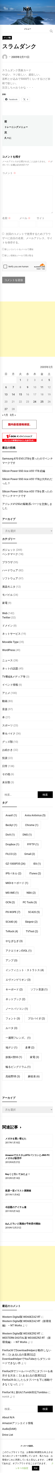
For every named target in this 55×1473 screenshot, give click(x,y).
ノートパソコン (17, 1008)
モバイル (7, 594)
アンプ (11, 960)
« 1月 (5, 414)
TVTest (32, 931)
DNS (27, 834)
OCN (10, 902)
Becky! (11, 825)
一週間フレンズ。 (18, 1037)
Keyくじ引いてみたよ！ (17, 1174)
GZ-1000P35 (15, 863)
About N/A (8, 1417)
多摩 (29, 1047)
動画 (4, 701)
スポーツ (7, 725)
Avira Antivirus (35, 815)
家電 (4, 602)
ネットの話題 (10, 668)
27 (6, 409)
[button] (27, 29)
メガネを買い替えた (15, 1138)
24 (34, 401)
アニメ (6, 692)
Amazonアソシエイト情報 (17, 1423)
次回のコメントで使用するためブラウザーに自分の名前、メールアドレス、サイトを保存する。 (27, 238)
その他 (6, 774)
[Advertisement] (27, 329)
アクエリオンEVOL (19, 950)
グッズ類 (7, 38)
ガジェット (8, 549)
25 (41, 401)
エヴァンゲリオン (18, 979)
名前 (6, 218)
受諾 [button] (36, 1468)
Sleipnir (31, 921)
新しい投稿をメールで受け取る (19, 255)
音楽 (4, 709)
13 (6, 394)
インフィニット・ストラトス (25, 970)
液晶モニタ (8, 586)
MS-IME (12, 892)
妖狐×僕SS (14, 1057)
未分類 (6, 782)
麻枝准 (34, 1076)
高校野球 (13, 1076)
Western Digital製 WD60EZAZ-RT (21, 1316)
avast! (11, 815)
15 (20, 394)
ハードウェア (10, 570)
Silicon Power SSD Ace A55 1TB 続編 (23, 470)
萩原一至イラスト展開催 (18, 1190)
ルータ (11, 1028)
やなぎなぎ (14, 941)
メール (25, 218)
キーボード (14, 989)
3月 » (13, 414)
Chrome (31, 825)
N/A (27, 9)
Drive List (7, 1434)
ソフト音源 (39, 989)
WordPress (8, 650)
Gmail (29, 853)
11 (41, 387)
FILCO (11, 853)
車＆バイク (8, 733)
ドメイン (7, 625)
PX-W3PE (13, 912)
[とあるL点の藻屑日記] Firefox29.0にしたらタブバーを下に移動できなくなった (27, 1380)
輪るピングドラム (18, 1066)
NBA (31, 892)
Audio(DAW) (9, 1428)
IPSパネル (13, 873)
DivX (10, 834)
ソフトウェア (10, 578)
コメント (9, 173)
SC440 (11, 921)
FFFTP (33, 844)
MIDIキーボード (17, 883)
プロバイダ (36, 1018)
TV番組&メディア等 (14, 676)
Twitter (6, 617)
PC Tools (30, 902)
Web (4, 613)
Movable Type (10, 641)
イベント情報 (10, 684)
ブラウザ (7, 562)
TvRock (12, 931)
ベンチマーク (10, 554)
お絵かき (7, 749)
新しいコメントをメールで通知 (19, 249)
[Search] (51, 31)
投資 (4, 757)
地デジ (11, 1047)
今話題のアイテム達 (15, 1207)
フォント (13, 1018)
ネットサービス (11, 633)
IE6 (37, 863)
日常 (4, 766)
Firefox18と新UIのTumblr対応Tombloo (24, 1392)
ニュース (7, 660)
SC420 (34, 912)
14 (13, 394)
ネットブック (15, 999)
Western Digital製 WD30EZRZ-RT (21, 1333)
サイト (41, 218)
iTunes (35, 873)
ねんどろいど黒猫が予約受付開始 (22, 1223)
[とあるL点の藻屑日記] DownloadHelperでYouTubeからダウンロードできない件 (26, 1359)
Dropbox (12, 844)
